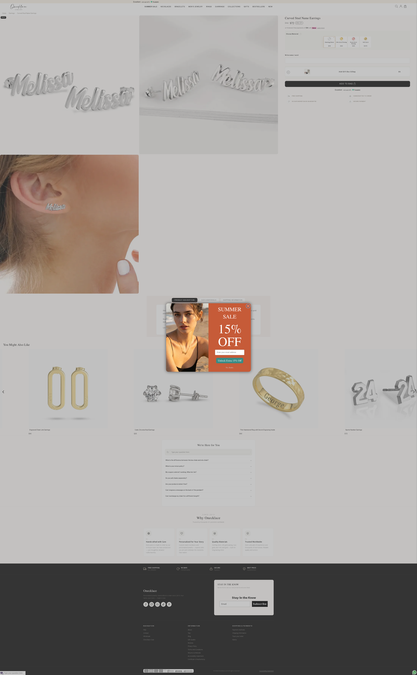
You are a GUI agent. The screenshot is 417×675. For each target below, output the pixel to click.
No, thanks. (230, 367)
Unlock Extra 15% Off (229, 360)
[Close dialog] (248, 306)
